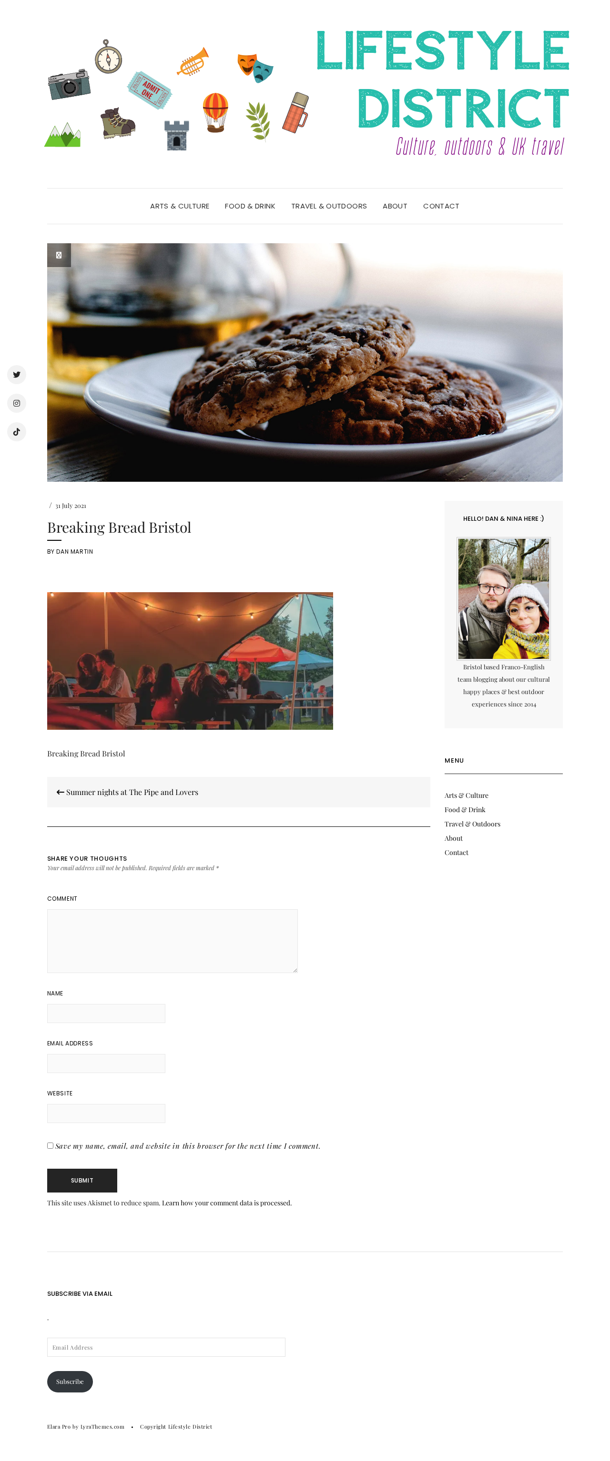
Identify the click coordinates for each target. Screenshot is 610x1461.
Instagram (16, 403)
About (395, 206)
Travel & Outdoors (329, 206)
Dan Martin (74, 551)
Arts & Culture (179, 206)
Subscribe (70, 1381)
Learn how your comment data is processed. (227, 1202)
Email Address (70, 1043)
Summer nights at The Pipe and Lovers (131, 792)
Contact (441, 206)
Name (55, 993)
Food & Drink (250, 206)
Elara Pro (59, 1426)
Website (60, 1093)
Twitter (16, 374)
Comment (62, 898)
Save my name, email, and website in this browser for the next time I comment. (188, 1146)
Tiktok (16, 431)
